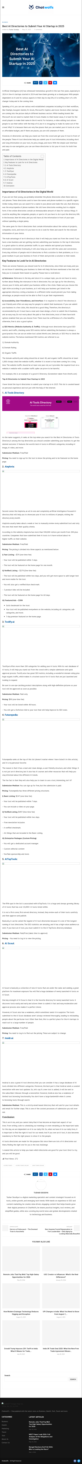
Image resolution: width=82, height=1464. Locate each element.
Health (4, 1425)
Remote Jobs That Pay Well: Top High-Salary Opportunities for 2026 (40, 1424)
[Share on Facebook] (40, 82)
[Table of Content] (42, 156)
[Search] (79, 8)
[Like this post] (36, 82)
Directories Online (38, 1165)
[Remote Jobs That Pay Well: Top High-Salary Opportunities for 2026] (21, 1258)
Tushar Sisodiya (14, 30)
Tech (3, 1435)
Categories (7, 1417)
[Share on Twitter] (45, 82)
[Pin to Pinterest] (50, 82)
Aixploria (9, 466)
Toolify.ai (9, 622)
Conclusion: (10, 186)
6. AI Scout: (9, 180)
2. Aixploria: (10, 168)
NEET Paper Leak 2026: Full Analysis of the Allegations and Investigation (40, 1436)
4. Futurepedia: (10, 174)
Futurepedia (11, 715)
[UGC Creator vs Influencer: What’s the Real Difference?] (61, 1258)
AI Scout (9, 943)
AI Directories (8, 1165)
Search (7, 1375)
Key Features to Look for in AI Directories (21, 162)
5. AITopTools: (10, 177)
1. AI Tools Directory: (13, 165)
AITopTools (11, 859)
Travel (4, 1432)
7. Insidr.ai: (9, 183)
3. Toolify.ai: (9, 171)
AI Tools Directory (14, 392)
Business (5, 1421)
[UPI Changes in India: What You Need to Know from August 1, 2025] (61, 1295)
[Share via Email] (55, 82)
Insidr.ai (9, 1038)
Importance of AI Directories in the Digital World (24, 159)
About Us (5, 1439)
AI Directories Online (22, 1165)
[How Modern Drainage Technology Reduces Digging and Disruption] (21, 1295)
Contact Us (6, 1442)
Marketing (5, 1428)
